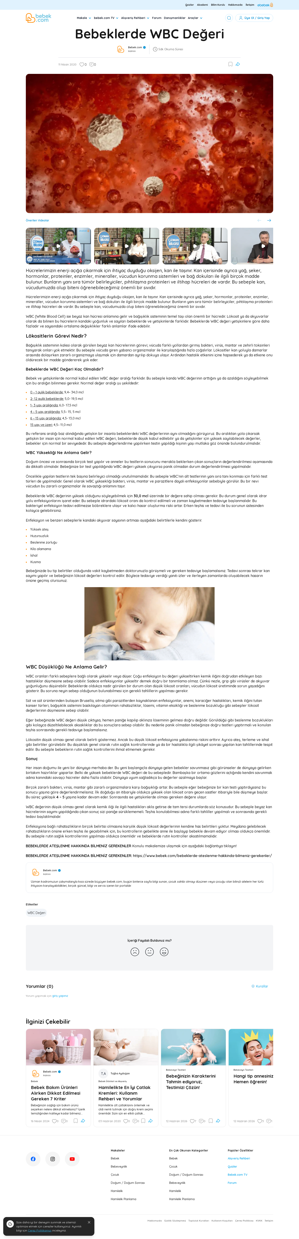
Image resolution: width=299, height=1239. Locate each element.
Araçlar (193, 18)
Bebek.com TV (237, 1175)
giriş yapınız (60, 996)
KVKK (259, 1220)
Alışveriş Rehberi (133, 18)
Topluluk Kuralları (198, 1220)
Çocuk (115, 1175)
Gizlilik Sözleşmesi (175, 1220)
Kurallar (262, 986)
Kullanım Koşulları (222, 1220)
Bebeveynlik (119, 1166)
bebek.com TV (104, 18)
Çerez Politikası (244, 1220)
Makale (82, 18)
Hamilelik (117, 1191)
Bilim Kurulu (218, 4)
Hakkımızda (235, 4)
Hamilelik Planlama (123, 1199)
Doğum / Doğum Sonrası (128, 1183)
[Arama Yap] (229, 18)
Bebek (115, 1158)
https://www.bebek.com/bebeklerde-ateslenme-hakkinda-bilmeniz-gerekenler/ (202, 855)
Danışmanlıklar (175, 18)
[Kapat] (89, 1222)
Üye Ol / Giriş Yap (257, 18)
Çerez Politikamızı (39, 1230)
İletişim (250, 4)
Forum (157, 18)
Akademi (202, 4)
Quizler (189, 4)
